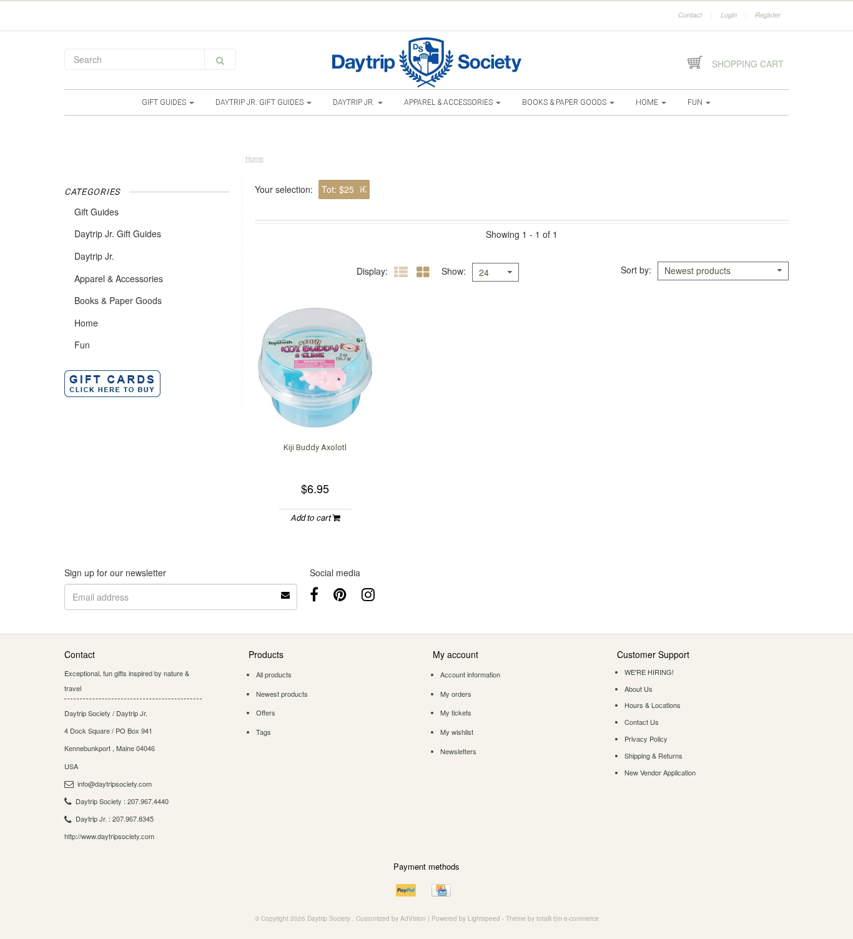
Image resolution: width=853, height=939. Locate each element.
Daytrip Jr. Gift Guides (260, 102)
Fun (696, 102)
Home (648, 102)
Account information (470, 674)
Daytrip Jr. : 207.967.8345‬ (115, 818)
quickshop (315, 406)
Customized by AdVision (391, 918)
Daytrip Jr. (355, 102)
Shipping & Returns (653, 755)
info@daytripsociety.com (114, 784)
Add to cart (311, 518)
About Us (638, 689)
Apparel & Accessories (449, 102)
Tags (263, 732)
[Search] (220, 59)
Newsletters (458, 751)
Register (768, 14)
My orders (455, 694)
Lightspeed (484, 918)
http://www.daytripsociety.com (109, 836)
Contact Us (641, 722)
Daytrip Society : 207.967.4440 (122, 801)
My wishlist (456, 732)
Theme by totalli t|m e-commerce (552, 918)
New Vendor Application (660, 772)
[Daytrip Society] (426, 62)
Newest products (282, 694)
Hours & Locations (652, 705)
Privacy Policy (646, 739)
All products (274, 674)
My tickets (455, 712)
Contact (690, 14)
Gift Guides (165, 102)
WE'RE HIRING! (649, 672)
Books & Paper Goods (565, 102)
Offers (265, 712)
